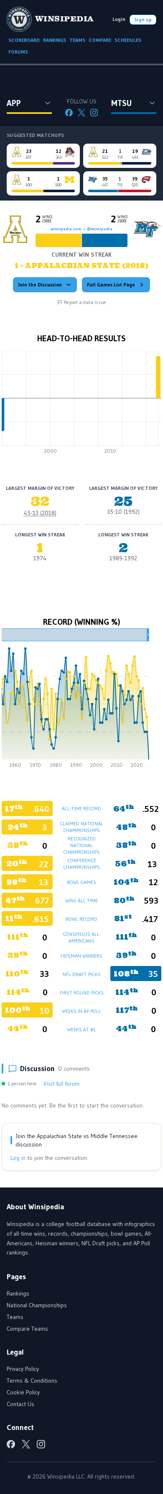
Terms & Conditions (32, 1380)
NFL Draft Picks (82, 974)
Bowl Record (81, 919)
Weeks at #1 (81, 1029)
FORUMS (18, 52)
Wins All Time (81, 900)
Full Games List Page (111, 284)
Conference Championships (81, 863)
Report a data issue (85, 302)
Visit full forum (61, 1083)
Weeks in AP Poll (81, 1011)
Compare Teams (27, 1328)
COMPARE (100, 40)
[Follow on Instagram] (94, 112)
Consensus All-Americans (82, 937)
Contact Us (20, 1404)
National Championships (37, 1305)
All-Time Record (81, 808)
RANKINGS (54, 40)
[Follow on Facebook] (69, 112)
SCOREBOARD (24, 40)
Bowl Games (81, 882)
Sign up (143, 19)
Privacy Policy (23, 1369)
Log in (17, 1158)
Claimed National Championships (81, 826)
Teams (15, 1317)
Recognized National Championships (81, 845)
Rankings (18, 1293)
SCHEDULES (128, 40)
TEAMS (77, 40)
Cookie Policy (23, 1392)
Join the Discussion (40, 284)
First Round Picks (82, 992)
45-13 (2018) (40, 513)
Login (118, 19)
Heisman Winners (81, 956)
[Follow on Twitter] (81, 112)
